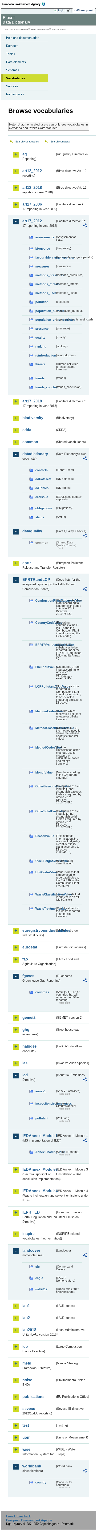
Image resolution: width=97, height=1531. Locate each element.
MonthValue (44, 772)
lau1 (26, 1306)
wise (26, 1449)
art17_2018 (32, 401)
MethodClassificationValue (45, 728)
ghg (25, 1030)
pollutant (41, 1118)
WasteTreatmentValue (45, 908)
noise (27, 1380)
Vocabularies (15, 78)
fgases (28, 976)
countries (42, 992)
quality (40, 337)
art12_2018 (32, 188)
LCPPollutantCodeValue (45, 686)
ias (25, 1063)
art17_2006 (32, 204)
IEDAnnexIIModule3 (38, 1169)
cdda (26, 430)
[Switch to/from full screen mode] (69, 10)
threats (40, 364)
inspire (28, 1234)
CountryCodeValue (45, 622)
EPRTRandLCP (36, 580)
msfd (26, 1363)
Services (12, 86)
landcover (31, 1250)
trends (39, 378)
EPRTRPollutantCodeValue (45, 645)
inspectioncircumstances (45, 1103)
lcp (25, 1347)
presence (41, 328)
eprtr (26, 563)
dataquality (32, 531)
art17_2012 (32, 221)
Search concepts (60, 141)
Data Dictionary (40, 29)
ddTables (41, 488)
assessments (44, 237)
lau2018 (29, 1330)
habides (29, 1046)
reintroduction (45, 355)
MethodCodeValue (45, 747)
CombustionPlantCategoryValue (45, 600)
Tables (10, 54)
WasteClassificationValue (45, 894)
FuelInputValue (45, 667)
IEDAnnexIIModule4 (38, 1191)
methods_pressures (45, 275)
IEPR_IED (31, 1212)
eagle (39, 1278)
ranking (40, 346)
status (39, 517)
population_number (45, 311)
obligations (43, 508)
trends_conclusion (45, 387)
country (40, 1482)
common (30, 442)
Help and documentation (22, 38)
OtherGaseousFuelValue (45, 786)
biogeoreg (42, 248)
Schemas (12, 70)
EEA (25, 4)
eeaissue (41, 497)
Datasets (12, 46)
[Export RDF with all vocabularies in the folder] (85, 226)
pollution (41, 302)
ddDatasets (43, 479)
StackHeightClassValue (45, 861)
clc (37, 1266)
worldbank (31, 1466)
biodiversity (32, 418)
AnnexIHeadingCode (45, 1152)
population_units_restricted (45, 319)
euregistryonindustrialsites (38, 930)
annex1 (40, 1091)
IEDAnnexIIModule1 (38, 1136)
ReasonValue (44, 836)
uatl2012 (41, 1289)
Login (61, 10)
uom (26, 1437)
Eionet (24, 29)
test (25, 1425)
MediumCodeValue (45, 711)
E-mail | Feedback (18, 1516)
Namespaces (15, 94)
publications (33, 1397)
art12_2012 (32, 171)
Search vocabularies (27, 141)
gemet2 (29, 1018)
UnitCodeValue (45, 872)
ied (25, 1075)
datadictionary (35, 454)
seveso (28, 1409)
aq (24, 154)
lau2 (26, 1318)
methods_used (45, 293)
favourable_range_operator (45, 257)
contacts (41, 470)
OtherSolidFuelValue (45, 811)
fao (25, 959)
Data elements (16, 62)
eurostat (29, 947)
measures (42, 266)
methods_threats (45, 284)
